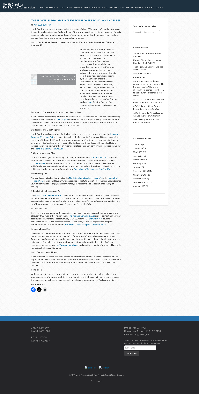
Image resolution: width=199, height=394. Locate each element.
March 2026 (138, 159)
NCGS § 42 (63, 119)
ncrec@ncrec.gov (140, 334)
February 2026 (139, 163)
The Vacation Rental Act (66, 245)
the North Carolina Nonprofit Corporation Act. (86, 224)
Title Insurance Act (99, 157)
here (90, 102)
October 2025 (139, 178)
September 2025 (140, 182)
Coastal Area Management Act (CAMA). (92, 169)
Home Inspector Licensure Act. (49, 148)
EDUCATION (65, 7)
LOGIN (159, 7)
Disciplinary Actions (142, 73)
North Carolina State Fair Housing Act (86, 178)
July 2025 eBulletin (42, 24)
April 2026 (137, 156)
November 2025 (140, 175)
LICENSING (51, 7)
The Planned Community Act (81, 215)
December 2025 (140, 171)
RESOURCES (97, 7)
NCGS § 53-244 (38, 163)
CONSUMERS (112, 7)
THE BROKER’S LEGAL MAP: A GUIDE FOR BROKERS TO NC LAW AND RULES (75, 20)
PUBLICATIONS (81, 7)
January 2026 (139, 167)
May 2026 (137, 152)
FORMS (125, 7)
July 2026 (137, 144)
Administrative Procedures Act (49, 195)
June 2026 (138, 148)
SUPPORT (149, 7)
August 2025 (139, 186)
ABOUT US (136, 7)
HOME (42, 7)
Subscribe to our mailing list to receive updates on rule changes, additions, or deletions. (145, 341)
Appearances (139, 77)
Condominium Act (94, 218)
